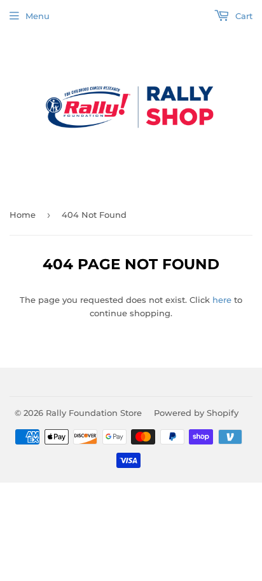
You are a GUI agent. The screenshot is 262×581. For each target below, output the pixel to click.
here (221, 300)
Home (23, 215)
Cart (242, 16)
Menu (37, 16)
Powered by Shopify (196, 413)
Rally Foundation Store (94, 413)
